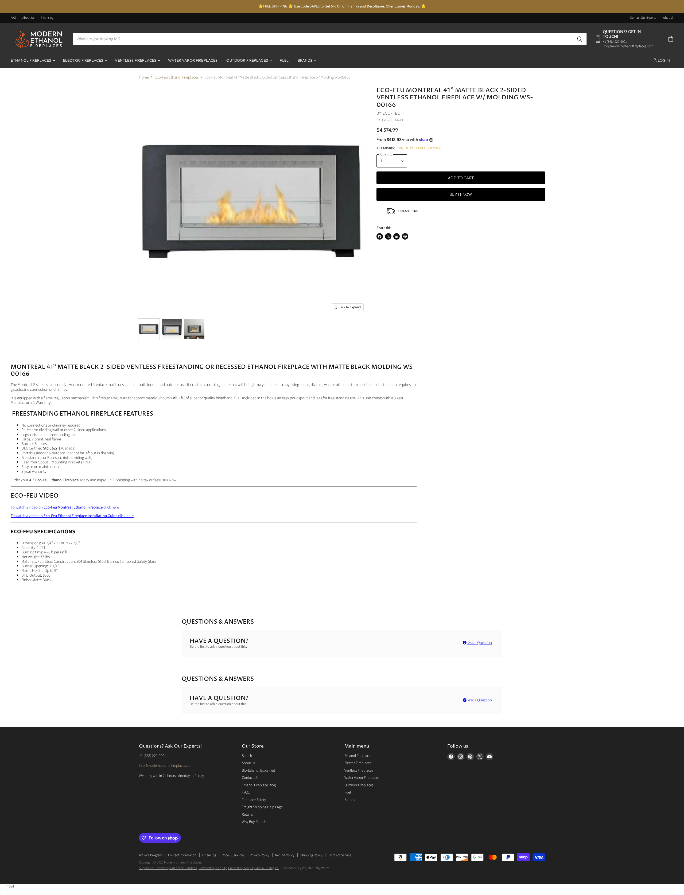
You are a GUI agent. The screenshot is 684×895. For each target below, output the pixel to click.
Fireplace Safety (254, 800)
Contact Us (250, 777)
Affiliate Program (150, 855)
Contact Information (182, 855)
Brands (305, 60)
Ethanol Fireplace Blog (259, 785)
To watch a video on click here (65, 507)
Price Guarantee (233, 855)
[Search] (580, 39)
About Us (28, 18)
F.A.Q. (246, 792)
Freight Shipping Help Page (262, 807)
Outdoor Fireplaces (247, 60)
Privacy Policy (259, 855)
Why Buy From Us (255, 821)
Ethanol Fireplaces (31, 60)
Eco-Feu (391, 113)
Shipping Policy (311, 855)
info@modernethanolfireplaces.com (166, 765)
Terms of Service (339, 855)
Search (247, 756)
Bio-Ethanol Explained (258, 770)
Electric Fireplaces (83, 60)
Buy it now (460, 194)
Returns (247, 814)
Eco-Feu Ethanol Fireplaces (177, 77)
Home (144, 77)
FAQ (13, 18)
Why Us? (668, 18)
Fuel (284, 60)
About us (248, 763)
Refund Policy (284, 855)
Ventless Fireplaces (136, 60)
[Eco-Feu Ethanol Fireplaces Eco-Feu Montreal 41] (149, 329)
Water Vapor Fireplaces (192, 60)
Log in (663, 60)
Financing (47, 18)
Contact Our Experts (643, 18)
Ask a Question (479, 643)
